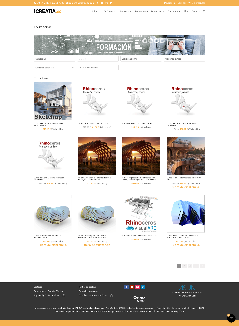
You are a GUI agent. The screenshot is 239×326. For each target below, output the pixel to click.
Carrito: (181, 3)
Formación (156, 11)
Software (108, 11)
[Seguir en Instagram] (137, 287)
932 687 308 (58, 2)
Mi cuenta (169, 3)
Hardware (124, 11)
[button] (231, 318)
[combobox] (54, 59)
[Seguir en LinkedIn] (143, 287)
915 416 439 (42, 2)
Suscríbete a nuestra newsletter (93, 295)
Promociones (141, 11)
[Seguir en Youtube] (132, 287)
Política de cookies (87, 287)
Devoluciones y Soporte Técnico (48, 291)
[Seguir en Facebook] (126, 287)
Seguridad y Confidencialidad (46, 295)
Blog (186, 11)
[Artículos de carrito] (63, 296)
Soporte (196, 11)
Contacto (38, 287)
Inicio (95, 11)
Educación (173, 11)
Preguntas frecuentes (88, 291)
